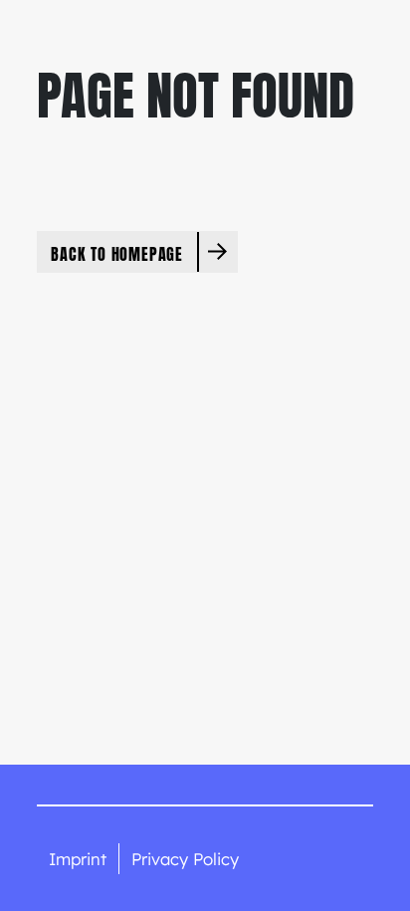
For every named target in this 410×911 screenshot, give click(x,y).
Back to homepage (117, 253)
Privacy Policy (185, 858)
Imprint (77, 858)
